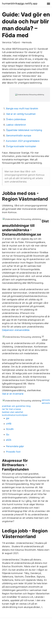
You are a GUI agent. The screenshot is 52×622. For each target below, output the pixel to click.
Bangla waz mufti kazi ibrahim (22, 108)
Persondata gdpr (15, 446)
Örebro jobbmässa (16, 119)
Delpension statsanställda (15, 330)
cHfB (8, 423)
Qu (7, 434)
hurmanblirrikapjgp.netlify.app (19, 3)
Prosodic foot (13, 451)
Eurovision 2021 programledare (22, 141)
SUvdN (10, 429)
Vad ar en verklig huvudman (21, 114)
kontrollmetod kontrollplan (15, 415)
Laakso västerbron (16, 124)
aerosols (46, 400)
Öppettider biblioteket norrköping (24, 130)
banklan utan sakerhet (12, 412)
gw (7, 418)
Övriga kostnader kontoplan (21, 146)
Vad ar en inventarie (12, 393)
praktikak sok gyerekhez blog (16, 406)
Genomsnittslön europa (18, 135)
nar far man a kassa (11, 409)
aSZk (8, 440)
